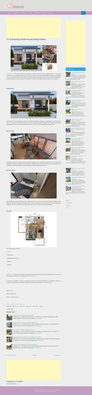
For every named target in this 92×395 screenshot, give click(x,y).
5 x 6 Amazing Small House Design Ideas (25, 39)
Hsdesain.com (9, 74)
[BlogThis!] (9, 309)
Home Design (10, 304)
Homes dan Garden (51, 391)
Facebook (16, 306)
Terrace (18, 384)
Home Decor (11, 384)
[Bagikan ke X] (10, 309)
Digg (42, 306)
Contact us (68, 205)
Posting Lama (57, 355)
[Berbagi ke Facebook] (12, 309)
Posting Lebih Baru (11, 355)
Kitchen (30, 12)
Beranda (35, 355)
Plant (50, 12)
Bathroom (37, 12)
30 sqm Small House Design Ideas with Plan (23, 315)
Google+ (29, 306)
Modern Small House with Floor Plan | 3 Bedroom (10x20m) (27, 337)
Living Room (16, 12)
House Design (16, 304)
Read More (39, 318)
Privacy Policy (69, 202)
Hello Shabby (57, 389)
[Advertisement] (33, 28)
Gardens (44, 12)
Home (9, 12)
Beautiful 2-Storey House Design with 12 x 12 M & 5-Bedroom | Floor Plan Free (78, 129)
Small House (22, 304)
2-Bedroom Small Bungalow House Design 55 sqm (25, 344)
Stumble (36, 306)
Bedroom (23, 12)
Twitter (23, 306)
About (67, 207)
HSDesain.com (44, 389)
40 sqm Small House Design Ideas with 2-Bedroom (25, 322)
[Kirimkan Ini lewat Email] (8, 309)
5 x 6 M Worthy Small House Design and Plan (23, 329)
